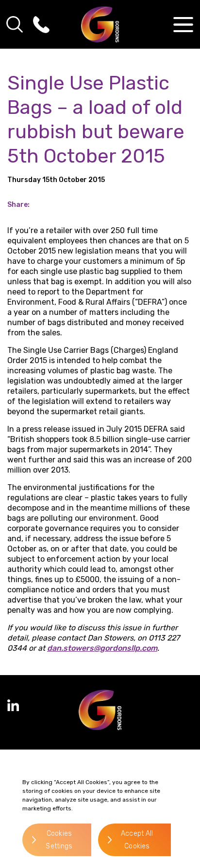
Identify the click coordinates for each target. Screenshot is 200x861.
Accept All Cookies (137, 839)
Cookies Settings (59, 839)
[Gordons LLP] (100, 24)
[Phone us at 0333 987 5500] (41, 24)
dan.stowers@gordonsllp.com (102, 648)
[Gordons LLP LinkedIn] (13, 705)
